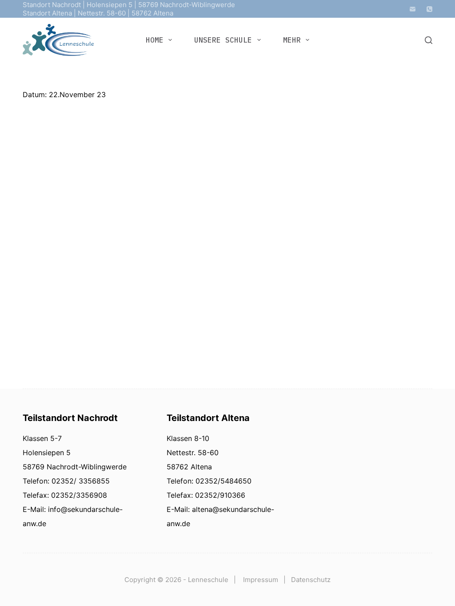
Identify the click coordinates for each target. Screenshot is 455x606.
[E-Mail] (412, 9)
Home (155, 39)
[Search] (428, 40)
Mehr (292, 39)
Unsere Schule (223, 39)
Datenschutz (311, 579)
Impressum (260, 579)
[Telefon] (429, 9)
